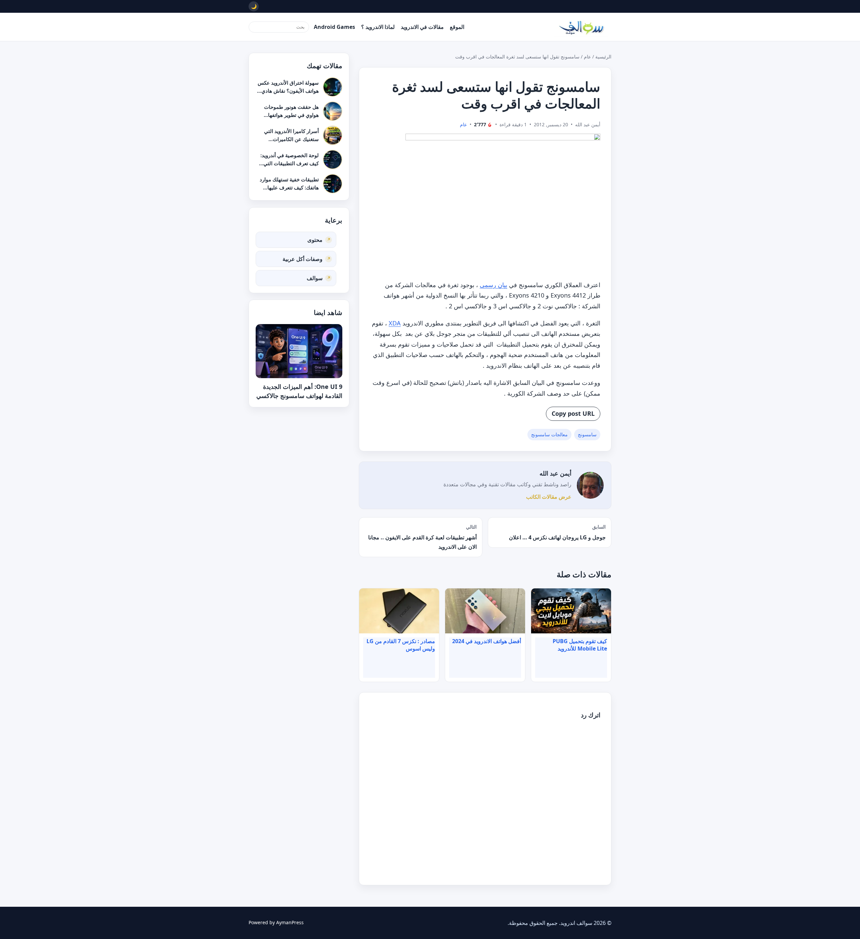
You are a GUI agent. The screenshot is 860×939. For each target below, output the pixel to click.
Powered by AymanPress (276, 922)
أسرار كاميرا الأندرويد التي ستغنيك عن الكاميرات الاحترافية (291, 139)
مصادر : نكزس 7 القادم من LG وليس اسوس (401, 644)
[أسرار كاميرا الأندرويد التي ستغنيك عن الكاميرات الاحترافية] (332, 135)
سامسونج (587, 434)
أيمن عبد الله (555, 473)
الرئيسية (603, 56)
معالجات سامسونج (549, 434)
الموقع (457, 27)
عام (587, 56)
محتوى (314, 239)
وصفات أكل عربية (302, 258)
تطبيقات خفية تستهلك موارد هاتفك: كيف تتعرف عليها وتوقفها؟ (289, 187)
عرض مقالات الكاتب (548, 496)
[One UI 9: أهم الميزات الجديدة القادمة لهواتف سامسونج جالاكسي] (299, 351)
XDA (395, 323)
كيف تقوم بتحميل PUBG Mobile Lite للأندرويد (580, 644)
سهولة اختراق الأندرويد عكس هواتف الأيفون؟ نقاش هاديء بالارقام (288, 90)
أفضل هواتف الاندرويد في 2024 (486, 641)
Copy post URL (573, 413)
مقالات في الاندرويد (422, 27)
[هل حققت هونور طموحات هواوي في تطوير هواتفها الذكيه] (332, 111)
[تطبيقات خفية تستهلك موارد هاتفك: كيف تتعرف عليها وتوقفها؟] (332, 183)
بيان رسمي (493, 285)
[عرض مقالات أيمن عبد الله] (590, 485)
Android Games (334, 27)
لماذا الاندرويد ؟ (378, 27)
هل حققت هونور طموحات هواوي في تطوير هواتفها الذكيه (291, 114)
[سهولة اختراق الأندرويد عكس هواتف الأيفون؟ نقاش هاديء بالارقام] (332, 87)
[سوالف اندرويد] (581, 27)
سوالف (314, 277)
